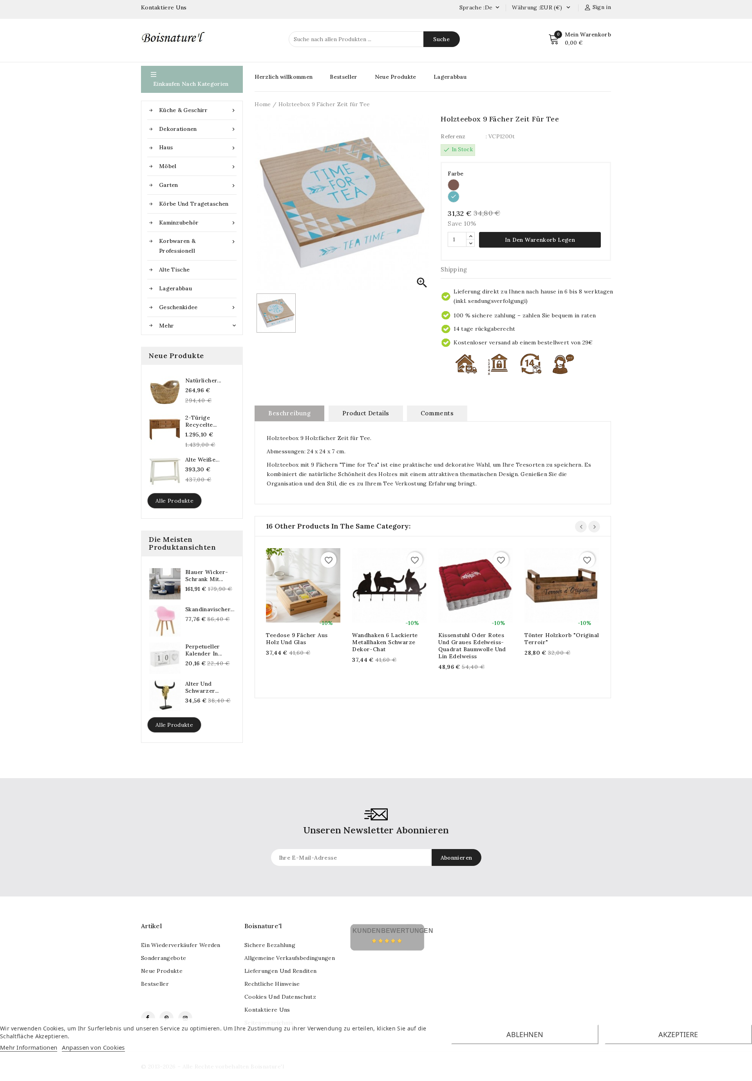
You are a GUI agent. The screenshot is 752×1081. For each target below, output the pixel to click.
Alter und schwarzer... (202, 687)
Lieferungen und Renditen (280, 970)
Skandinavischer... (209, 609)
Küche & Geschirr (198, 110)
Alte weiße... (202, 459)
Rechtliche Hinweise (272, 983)
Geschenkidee (198, 307)
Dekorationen (198, 129)
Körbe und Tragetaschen (194, 203)
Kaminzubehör (198, 222)
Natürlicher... (203, 380)
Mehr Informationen (28, 1047)
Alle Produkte (174, 500)
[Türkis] (453, 197)
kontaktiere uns (267, 1009)
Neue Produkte (395, 76)
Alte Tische (174, 269)
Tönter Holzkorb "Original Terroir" (561, 639)
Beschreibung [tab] (289, 413)
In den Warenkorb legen (540, 239)
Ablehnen (524, 1034)
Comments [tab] (437, 413)
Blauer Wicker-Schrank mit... (206, 576)
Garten (198, 185)
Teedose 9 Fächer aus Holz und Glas (296, 639)
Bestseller (343, 76)
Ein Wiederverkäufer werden (181, 945)
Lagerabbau (175, 288)
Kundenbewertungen (392, 930)
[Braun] (453, 185)
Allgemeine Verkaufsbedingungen (289, 957)
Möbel (198, 166)
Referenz (453, 136)
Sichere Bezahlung (269, 945)
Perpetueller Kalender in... (203, 650)
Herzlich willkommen (284, 76)
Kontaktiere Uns (164, 7)
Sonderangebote (163, 957)
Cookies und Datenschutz (280, 996)
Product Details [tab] (365, 413)
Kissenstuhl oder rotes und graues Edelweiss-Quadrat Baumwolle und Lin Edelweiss (472, 646)
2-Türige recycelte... (201, 421)
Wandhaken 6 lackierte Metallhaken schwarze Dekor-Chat (385, 642)
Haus (198, 147)
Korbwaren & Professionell (198, 245)
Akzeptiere (678, 1034)
